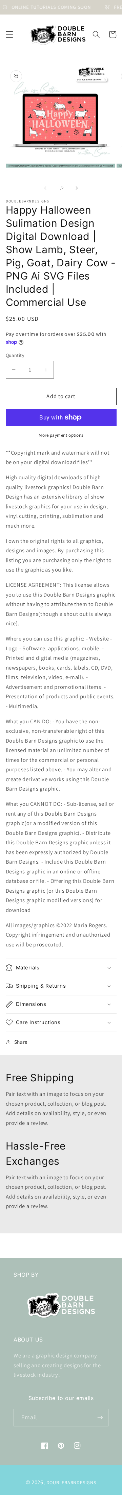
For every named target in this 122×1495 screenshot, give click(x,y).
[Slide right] (76, 187)
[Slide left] (45, 187)
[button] (9, 34)
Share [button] (21, 1041)
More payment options (61, 435)
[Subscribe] (100, 1417)
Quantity (15, 355)
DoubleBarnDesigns (71, 1482)
